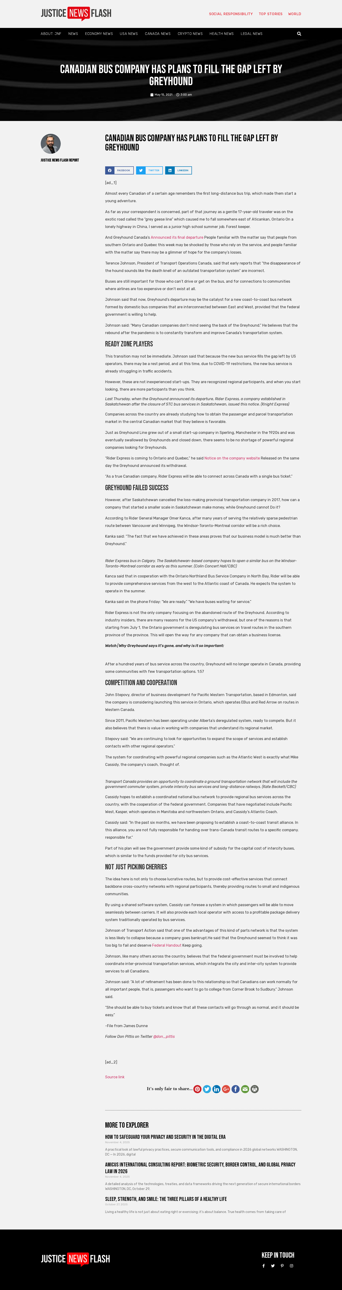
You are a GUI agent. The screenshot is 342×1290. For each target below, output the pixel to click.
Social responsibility (231, 14)
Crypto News (190, 34)
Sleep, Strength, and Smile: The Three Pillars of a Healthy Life (166, 1199)
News (73, 34)
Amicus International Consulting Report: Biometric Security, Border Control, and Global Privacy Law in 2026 (200, 1168)
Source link (114, 1077)
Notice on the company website (232, 458)
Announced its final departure (177, 237)
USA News (129, 34)
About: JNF (51, 34)
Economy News (99, 34)
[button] (299, 34)
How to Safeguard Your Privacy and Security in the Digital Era (165, 1137)
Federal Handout (166, 945)
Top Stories (271, 14)
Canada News (158, 34)
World (294, 14)
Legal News (252, 34)
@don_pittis (164, 1036)
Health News (222, 34)
